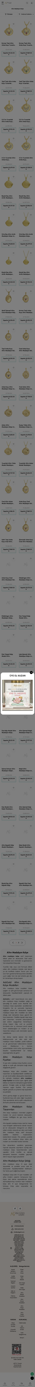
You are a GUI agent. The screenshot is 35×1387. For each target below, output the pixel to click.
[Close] (31, 672)
